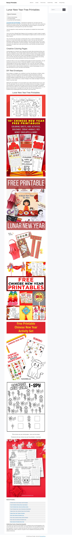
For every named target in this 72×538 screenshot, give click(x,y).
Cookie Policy (50, 2)
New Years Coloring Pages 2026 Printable (19, 517)
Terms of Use (42, 2)
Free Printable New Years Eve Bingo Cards (19, 506)
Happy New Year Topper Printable (17, 513)
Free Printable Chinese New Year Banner (19, 504)
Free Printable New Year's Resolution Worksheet (20, 509)
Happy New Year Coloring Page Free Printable (20, 511)
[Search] (64, 9)
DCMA (56, 2)
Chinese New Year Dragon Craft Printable (19, 502)
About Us (31, 2)
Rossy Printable (11, 2)
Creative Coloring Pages (12, 17)
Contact (36, 2)
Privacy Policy (61, 2)
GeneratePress (43, 536)
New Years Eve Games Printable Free (18, 519)
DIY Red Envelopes (11, 18)
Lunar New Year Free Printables (14, 19)
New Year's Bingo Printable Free (17, 515)
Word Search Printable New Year (17, 521)
